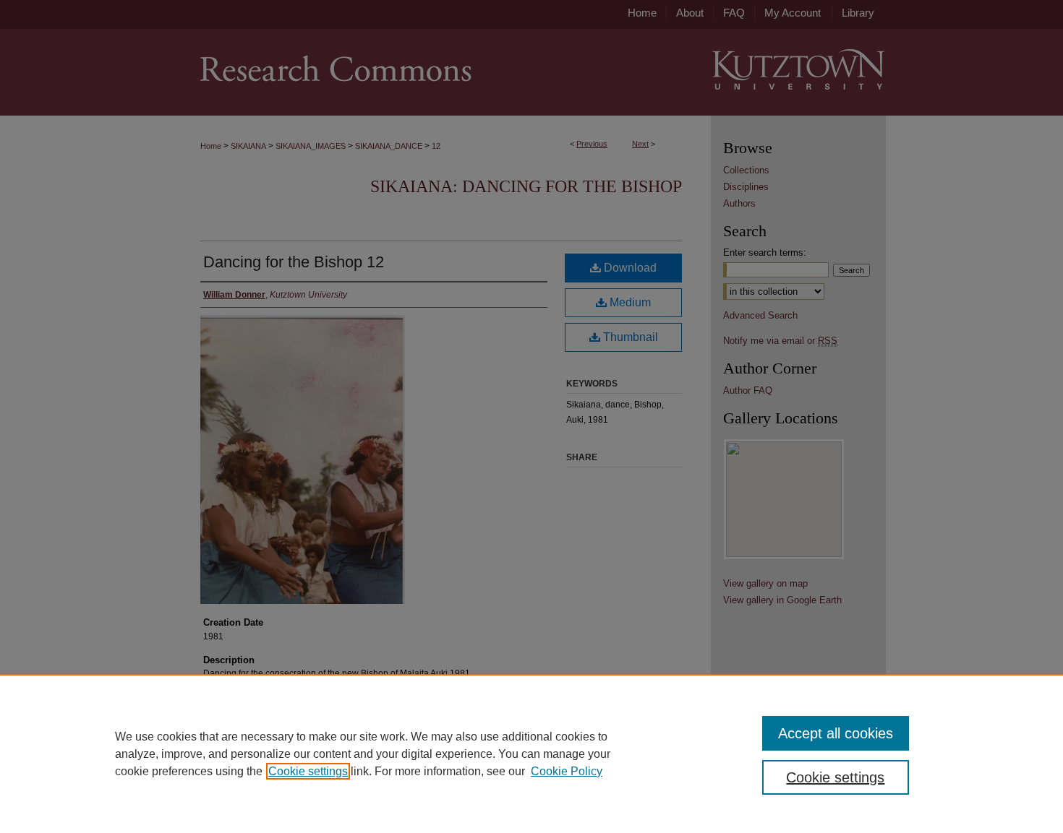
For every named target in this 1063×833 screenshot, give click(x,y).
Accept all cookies (835, 733)
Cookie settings (308, 771)
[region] (531, 753)
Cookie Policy (566, 771)
